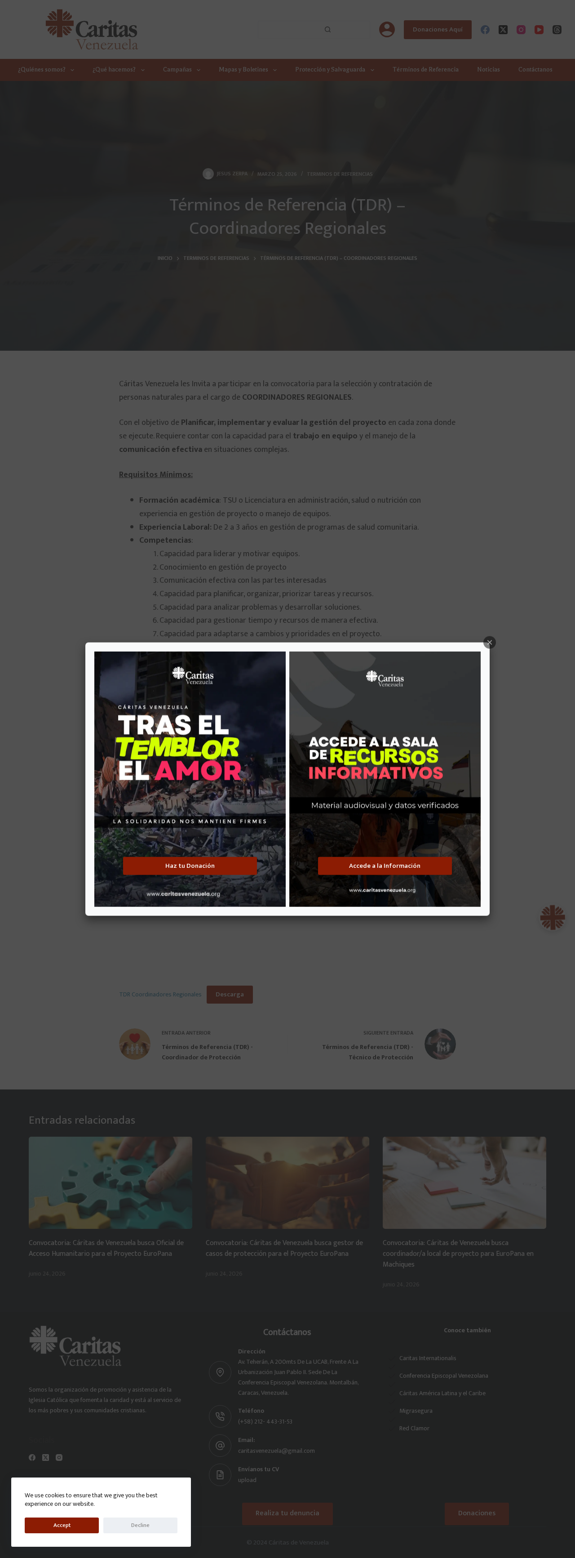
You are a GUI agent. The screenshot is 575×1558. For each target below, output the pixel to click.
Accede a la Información (384, 865)
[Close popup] (489, 642)
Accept (62, 1525)
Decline (140, 1525)
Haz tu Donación (190, 865)
